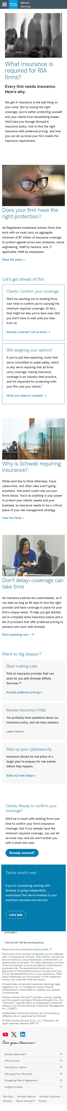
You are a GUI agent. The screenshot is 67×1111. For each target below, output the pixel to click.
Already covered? (24, 854)
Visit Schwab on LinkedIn (23, 1034)
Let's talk (16, 915)
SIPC (32, 1023)
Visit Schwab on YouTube (5, 1034)
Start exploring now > (16, 634)
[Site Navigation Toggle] (4, 4)
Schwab (7, 1100)
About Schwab (24, 1100)
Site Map (8, 1096)
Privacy (43, 1100)
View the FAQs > (13, 518)
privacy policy (41, 949)
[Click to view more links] (61, 1054)
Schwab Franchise (49, 1096)
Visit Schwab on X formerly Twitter (14, 1034)
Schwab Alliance (26, 1096)
